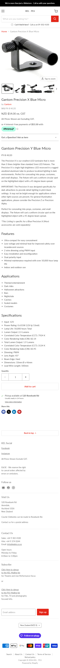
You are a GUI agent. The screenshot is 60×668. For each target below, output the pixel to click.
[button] (7, 88)
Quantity (5, 371)
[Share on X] (9, 412)
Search (9, 654)
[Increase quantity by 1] (25, 377)
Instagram (5, 453)
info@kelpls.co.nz (14, 544)
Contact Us (29, 654)
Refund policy (30, 657)
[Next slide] (56, 89)
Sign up (42, 612)
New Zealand (28, 625)
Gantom (7, 104)
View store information (13, 402)
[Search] (55, 19)
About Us (18, 654)
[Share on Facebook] (3, 412)
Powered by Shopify (30, 663)
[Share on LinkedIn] (14, 412)
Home (4, 31)
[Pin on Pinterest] (19, 412)
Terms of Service (44, 654)
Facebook (5, 448)
